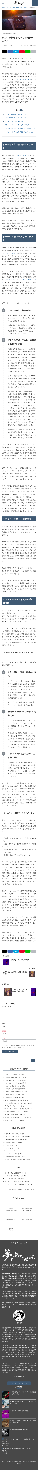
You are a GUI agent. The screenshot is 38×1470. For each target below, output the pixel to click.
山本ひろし (28, 45)
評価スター (5, 1023)
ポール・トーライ (22, 155)
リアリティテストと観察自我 (14, 121)
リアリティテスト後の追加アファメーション (20, 128)
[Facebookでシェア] (10, 51)
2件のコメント (7, 45)
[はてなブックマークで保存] (16, 51)
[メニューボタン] (3, 3)
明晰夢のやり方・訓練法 (9, 33)
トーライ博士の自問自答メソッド (15, 114)
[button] (33, 51)
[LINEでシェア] (27, 51)
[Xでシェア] (4, 51)
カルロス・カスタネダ (23, 79)
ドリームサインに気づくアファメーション (20, 132)
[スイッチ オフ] (30, 3)
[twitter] (19, 1379)
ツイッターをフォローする (19, 1383)
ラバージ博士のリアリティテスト (15, 118)
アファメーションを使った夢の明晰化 (17, 125)
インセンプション (9, 279)
